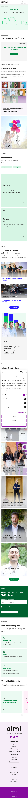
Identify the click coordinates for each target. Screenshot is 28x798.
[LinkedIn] (14, 737)
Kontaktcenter (14, 759)
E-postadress (7, 599)
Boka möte (14, 54)
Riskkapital (14, 746)
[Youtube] (17, 737)
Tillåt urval (14, 420)
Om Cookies (14, 789)
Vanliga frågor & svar (14, 761)
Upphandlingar (14, 779)
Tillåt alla (14, 416)
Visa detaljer (21, 412)
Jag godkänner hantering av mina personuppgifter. (13, 606)
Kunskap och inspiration (14, 751)
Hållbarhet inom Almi (14, 772)
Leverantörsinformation (14, 764)
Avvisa (14, 424)
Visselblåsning (14, 796)
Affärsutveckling (14, 748)
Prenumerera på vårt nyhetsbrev (10, 611)
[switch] (25, 399)
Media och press (14, 781)
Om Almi (14, 770)
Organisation (14, 774)
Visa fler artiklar (14, 307)
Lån (14, 744)
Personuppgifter (14, 791)
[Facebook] (11, 737)
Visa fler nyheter (14, 579)
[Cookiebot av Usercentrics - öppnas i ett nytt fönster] (17, 372)
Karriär (14, 777)
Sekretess (14, 793)
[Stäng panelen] (26, 372)
